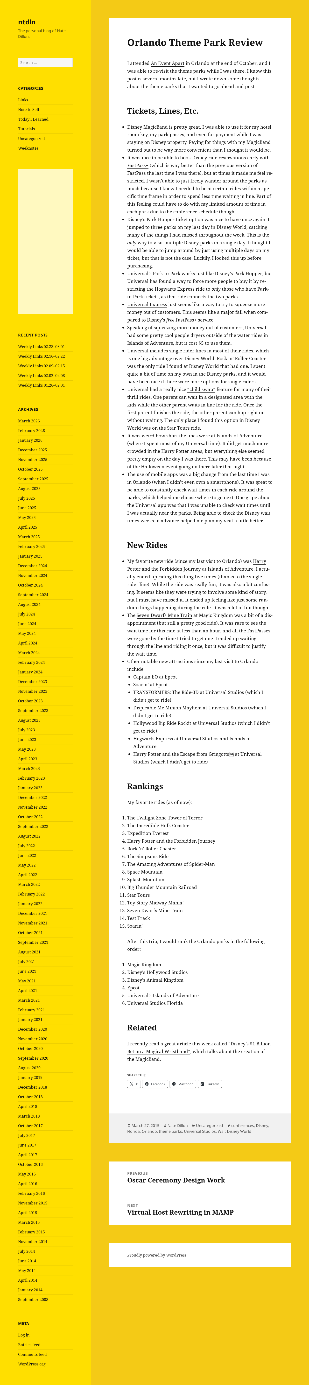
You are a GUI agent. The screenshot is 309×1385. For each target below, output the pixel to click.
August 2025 (29, 488)
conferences (242, 1125)
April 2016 (27, 1183)
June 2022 (27, 855)
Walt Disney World (234, 1131)
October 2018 (30, 1096)
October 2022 (30, 816)
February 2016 (31, 1193)
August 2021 (29, 952)
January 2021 (30, 1019)
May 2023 (27, 749)
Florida (133, 1131)
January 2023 (30, 787)
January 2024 (30, 672)
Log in (23, 1335)
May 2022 (27, 865)
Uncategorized (31, 138)
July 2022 (26, 845)
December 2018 (32, 1087)
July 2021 (26, 961)
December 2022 (32, 797)
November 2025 (32, 459)
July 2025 (26, 498)
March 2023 (29, 768)
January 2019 (30, 1077)
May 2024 (27, 633)
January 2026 (30, 440)
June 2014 (27, 1261)
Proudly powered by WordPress (156, 1255)
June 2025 (27, 508)
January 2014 (30, 1290)
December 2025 (32, 450)
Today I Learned (33, 119)
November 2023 (32, 691)
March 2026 (29, 421)
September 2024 (33, 594)
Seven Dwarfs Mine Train (164, 615)
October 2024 (30, 585)
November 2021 (32, 923)
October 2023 (30, 701)
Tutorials (26, 129)
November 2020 (32, 1039)
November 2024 (32, 575)
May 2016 (27, 1174)
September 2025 (33, 479)
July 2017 (26, 1135)
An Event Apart (167, 63)
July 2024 (26, 614)
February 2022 (31, 894)
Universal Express (147, 304)
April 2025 (27, 527)
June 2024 (27, 623)
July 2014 (26, 1251)
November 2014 (32, 1241)
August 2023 (29, 720)
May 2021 (27, 981)
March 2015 (29, 1222)
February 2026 (31, 430)
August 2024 (29, 604)
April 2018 (27, 1106)
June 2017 (27, 1145)
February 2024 (31, 662)
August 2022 (29, 836)
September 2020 (33, 1058)
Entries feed (29, 1344)
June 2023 (27, 739)
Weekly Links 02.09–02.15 (41, 366)
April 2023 (27, 759)
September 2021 (33, 942)
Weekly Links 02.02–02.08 (41, 375)
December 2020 (32, 1029)
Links (23, 100)
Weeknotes (28, 148)
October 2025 (30, 469)
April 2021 (27, 990)
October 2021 (30, 932)
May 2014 (27, 1270)
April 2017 (27, 1154)
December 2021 (32, 913)
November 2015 (32, 1203)
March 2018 (29, 1116)
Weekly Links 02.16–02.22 (41, 356)
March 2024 (29, 652)
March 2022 (29, 884)
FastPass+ (137, 165)
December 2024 (32, 565)
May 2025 (27, 517)
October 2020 (30, 1048)
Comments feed (32, 1354)
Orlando (149, 1131)
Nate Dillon (178, 1125)
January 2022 (30, 903)
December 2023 (32, 681)
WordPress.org (32, 1364)
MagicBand (155, 127)
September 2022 (33, 826)
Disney (262, 1125)
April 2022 (27, 874)
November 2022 (32, 807)
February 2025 (31, 546)
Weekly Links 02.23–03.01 (41, 346)
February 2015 (31, 1232)
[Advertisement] (45, 241)
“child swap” (201, 389)
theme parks (170, 1131)
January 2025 (30, 556)
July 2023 (26, 730)
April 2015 (27, 1212)
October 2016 (30, 1164)
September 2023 (33, 710)
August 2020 (29, 1067)
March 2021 (29, 1000)
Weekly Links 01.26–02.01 (41, 385)
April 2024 (27, 643)
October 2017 (30, 1125)
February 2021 (31, 1010)
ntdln (27, 21)
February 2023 (31, 778)
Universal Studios (200, 1131)
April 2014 (27, 1280)
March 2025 (29, 536)
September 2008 (33, 1299)
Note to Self (28, 109)
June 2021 (27, 971)
